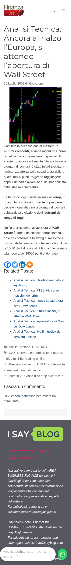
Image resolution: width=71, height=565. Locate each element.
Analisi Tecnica (19, 347)
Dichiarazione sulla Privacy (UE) (31, 451)
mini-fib (18, 358)
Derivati (22, 353)
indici (7, 358)
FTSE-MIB (39, 347)
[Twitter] (15, 264)
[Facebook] (7, 264)
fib (47, 353)
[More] (29, 264)
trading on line (35, 358)
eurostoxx (37, 353)
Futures (56, 353)
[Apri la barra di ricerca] (53, 10)
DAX (12, 353)
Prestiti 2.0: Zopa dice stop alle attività (36, 376)
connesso (28, 396)
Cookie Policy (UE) (21, 458)
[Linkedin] (22, 264)
